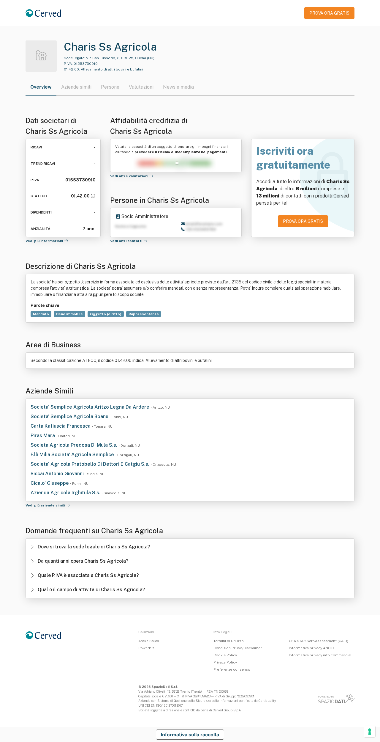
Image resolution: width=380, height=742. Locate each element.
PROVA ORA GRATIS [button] (329, 13)
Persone (110, 87)
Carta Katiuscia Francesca (61, 426)
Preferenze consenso (231, 669)
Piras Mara (43, 435)
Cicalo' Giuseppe (50, 483)
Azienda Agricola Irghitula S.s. (66, 492)
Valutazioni (141, 87)
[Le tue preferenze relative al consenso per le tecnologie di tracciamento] (369, 731)
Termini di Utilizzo (228, 641)
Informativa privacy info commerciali (320, 655)
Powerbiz (146, 648)
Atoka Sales (148, 641)
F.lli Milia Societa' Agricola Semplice (73, 454)
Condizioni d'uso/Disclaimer (237, 648)
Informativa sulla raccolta (190, 735)
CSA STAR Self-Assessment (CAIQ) (318, 641)
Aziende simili (76, 87)
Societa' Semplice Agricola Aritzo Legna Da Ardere (91, 407)
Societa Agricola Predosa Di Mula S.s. (74, 445)
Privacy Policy (225, 662)
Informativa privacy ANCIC (311, 648)
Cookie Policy (225, 655)
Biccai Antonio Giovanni (58, 473)
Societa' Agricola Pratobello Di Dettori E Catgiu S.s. (91, 464)
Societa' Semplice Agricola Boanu (70, 416)
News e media (178, 87)
